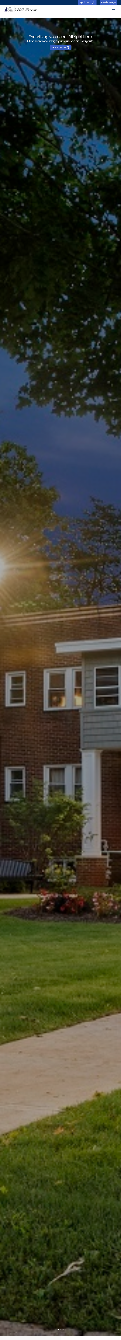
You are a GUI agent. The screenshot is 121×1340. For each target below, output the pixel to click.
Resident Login (108, 2)
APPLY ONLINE (59, 47)
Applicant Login (87, 2)
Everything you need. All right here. (60, 37)
